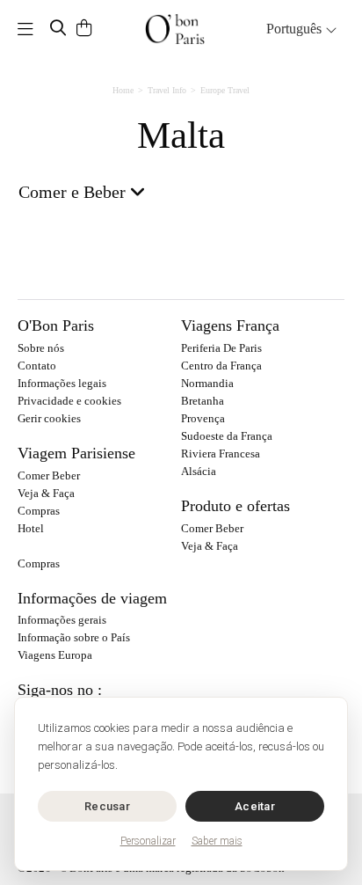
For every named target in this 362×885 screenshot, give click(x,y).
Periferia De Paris (221, 348)
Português (295, 28)
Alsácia (198, 471)
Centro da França (221, 365)
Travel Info (167, 90)
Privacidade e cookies (69, 400)
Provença (203, 418)
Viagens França (230, 325)
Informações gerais (62, 619)
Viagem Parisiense (76, 453)
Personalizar (148, 841)
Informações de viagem (92, 598)
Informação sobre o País (74, 637)
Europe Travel (225, 90)
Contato (37, 365)
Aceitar (255, 806)
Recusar (107, 806)
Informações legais (62, 383)
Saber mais (217, 841)
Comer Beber (49, 475)
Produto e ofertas (235, 506)
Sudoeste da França (226, 435)
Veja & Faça (46, 493)
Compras (39, 510)
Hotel (31, 528)
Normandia (207, 383)
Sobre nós (41, 348)
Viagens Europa (55, 655)
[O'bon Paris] (175, 29)
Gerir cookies (49, 418)
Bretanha (202, 400)
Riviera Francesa (220, 453)
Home (123, 90)
